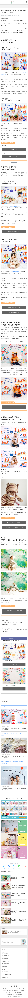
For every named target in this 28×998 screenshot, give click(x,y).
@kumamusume (16, 271)
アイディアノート (10, 871)
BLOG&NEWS (5, 971)
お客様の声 (4, 966)
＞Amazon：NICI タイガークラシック (14, 522)
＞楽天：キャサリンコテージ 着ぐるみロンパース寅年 (14, 611)
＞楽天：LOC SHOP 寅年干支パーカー (14, 406)
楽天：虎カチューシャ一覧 (14, 312)
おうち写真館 (5, 958)
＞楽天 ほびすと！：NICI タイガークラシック (14, 527)
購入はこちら (5, 953)
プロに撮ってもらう (6, 974)
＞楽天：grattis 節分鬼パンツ (14, 156)
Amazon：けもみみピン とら (14, 231)
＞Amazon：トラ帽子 (14, 149)
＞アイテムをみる (14, 664)
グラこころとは (5, 955)
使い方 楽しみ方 (5, 963)
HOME (15, 986)
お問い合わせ (5, 977)
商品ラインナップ (6, 961)
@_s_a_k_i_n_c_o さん (15, 206)
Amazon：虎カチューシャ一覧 (14, 307)
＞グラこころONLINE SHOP (14, 638)
